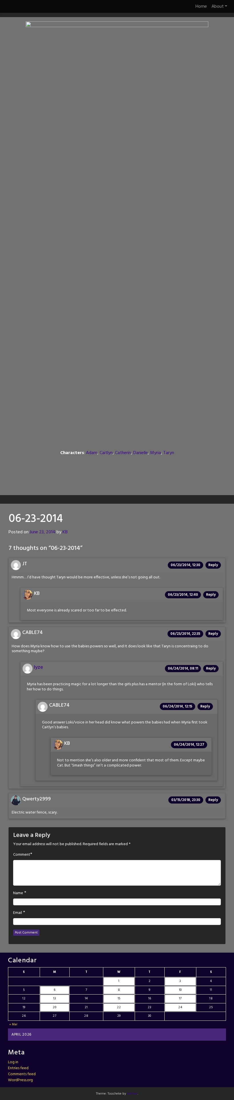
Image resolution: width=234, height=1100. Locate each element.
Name (18, 893)
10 (180, 990)
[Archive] (117, 465)
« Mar (13, 1024)
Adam (91, 453)
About (217, 6)
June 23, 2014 (42, 532)
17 (180, 998)
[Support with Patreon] (117, 477)
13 (54, 998)
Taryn (168, 453)
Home (201, 6)
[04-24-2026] (146, 465)
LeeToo (132, 1094)
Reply (213, 565)
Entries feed (18, 1068)
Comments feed (22, 1074)
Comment (21, 855)
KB (65, 532)
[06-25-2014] (132, 465)
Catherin (123, 453)
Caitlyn (106, 453)
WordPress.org (20, 1080)
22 (119, 1007)
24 (180, 1007)
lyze (38, 667)
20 (54, 1007)
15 (119, 998)
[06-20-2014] (101, 465)
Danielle (140, 453)
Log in (13, 1062)
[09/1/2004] (87, 465)
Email (17, 913)
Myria (155, 453)
